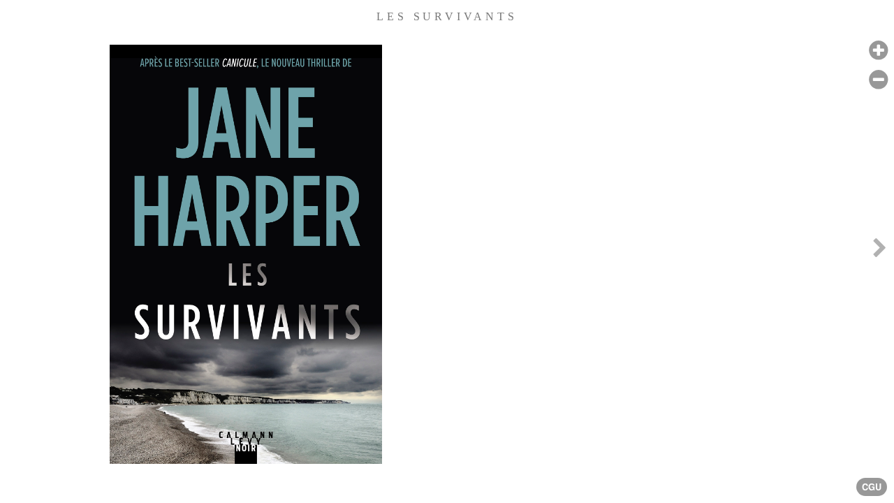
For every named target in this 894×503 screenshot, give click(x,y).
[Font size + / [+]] (878, 51)
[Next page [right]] (879, 251)
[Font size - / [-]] (878, 80)
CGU (871, 487)
